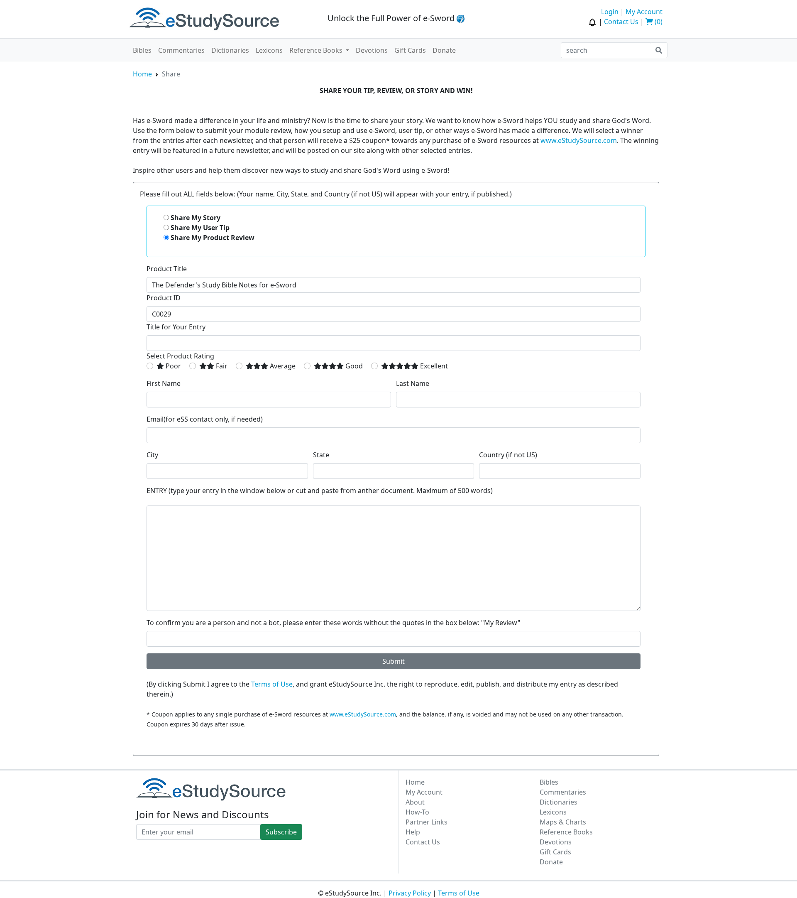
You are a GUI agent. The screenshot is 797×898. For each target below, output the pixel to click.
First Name (164, 383)
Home (142, 74)
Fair (220, 365)
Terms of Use (272, 684)
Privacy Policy (410, 893)
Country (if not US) (508, 454)
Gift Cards (410, 50)
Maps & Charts (563, 822)
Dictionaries (230, 50)
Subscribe (281, 832)
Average (282, 365)
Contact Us (621, 21)
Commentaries (181, 50)
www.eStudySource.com (578, 140)
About (415, 802)
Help (413, 832)
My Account (644, 11)
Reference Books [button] (316, 50)
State (321, 454)
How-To (417, 812)
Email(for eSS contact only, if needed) (205, 419)
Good (353, 365)
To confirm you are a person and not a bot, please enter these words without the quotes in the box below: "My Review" (334, 622)
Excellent (433, 365)
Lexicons (269, 50)
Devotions (372, 50)
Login (610, 11)
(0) (658, 21)
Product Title (167, 268)
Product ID (164, 297)
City (152, 454)
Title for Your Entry (176, 326)
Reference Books (566, 832)
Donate (444, 50)
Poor (172, 365)
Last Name (412, 383)
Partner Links (426, 822)
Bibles (142, 50)
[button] (593, 21)
